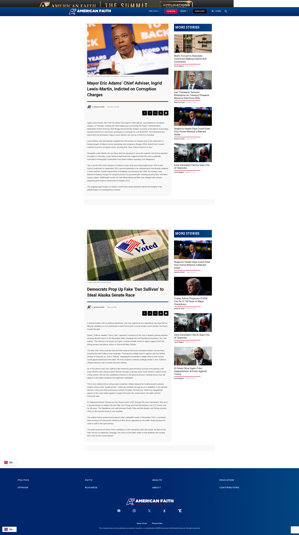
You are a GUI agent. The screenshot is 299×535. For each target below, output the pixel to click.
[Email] (155, 113)
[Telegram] (166, 113)
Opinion (23, 487)
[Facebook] (144, 113)
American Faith (99, 107)
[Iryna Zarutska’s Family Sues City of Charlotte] (193, 152)
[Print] (160, 113)
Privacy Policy (157, 523)
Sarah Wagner (179, 66)
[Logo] (93, 12)
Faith (89, 480)
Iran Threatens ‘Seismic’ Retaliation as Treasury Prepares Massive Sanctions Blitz (191, 95)
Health (157, 480)
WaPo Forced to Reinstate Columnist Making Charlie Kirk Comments (190, 58)
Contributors (229, 487)
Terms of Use (142, 523)
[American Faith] (89, 107)
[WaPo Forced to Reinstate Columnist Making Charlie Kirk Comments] (193, 43)
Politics (23, 480)
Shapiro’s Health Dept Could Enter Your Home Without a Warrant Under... (192, 131)
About (156, 487)
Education (227, 480)
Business (91, 487)
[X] (150, 113)
